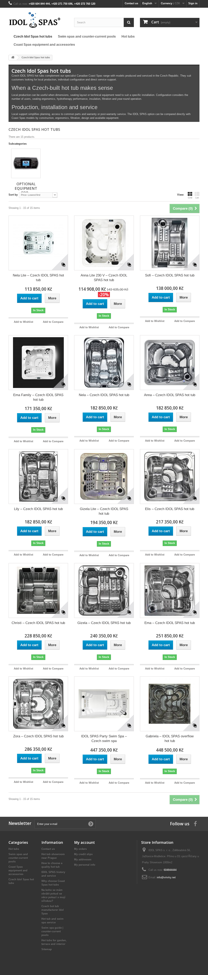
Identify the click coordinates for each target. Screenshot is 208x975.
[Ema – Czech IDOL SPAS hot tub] (169, 590)
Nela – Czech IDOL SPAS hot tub (104, 395)
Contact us (131, 3)
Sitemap (46, 949)
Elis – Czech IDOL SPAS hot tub (169, 509)
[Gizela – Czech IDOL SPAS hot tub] (104, 590)
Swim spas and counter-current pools (18, 858)
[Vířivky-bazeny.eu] (38, 19)
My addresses (82, 859)
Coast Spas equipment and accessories (18, 870)
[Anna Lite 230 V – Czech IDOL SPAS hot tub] (104, 243)
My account (84, 842)
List (197, 197)
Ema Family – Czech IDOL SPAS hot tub (38, 397)
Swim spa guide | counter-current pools (52, 931)
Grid (190, 197)
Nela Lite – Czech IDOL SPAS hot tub (38, 277)
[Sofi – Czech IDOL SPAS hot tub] (169, 243)
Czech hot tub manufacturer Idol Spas (52, 910)
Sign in (192, 3)
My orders (80, 848)
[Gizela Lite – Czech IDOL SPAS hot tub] (104, 476)
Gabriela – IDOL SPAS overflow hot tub (170, 738)
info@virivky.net (166, 877)
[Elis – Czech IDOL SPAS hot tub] (169, 476)
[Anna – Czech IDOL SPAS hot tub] (169, 362)
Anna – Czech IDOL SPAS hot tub (169, 395)
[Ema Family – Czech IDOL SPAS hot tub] (38, 362)
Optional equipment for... (26, 188)
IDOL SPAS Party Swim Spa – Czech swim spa (104, 738)
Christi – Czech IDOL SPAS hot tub (38, 623)
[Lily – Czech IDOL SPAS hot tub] (38, 476)
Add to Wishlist (23, 321)
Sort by (13, 194)
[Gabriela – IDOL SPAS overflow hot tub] (169, 703)
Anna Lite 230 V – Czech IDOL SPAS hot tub (104, 277)
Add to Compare (53, 321)
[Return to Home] (13, 57)
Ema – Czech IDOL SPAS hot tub (169, 623)
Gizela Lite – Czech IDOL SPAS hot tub (104, 511)
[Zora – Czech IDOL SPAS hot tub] (38, 703)
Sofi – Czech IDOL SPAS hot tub (169, 275)
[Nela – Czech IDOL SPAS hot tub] (104, 362)
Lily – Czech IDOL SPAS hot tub (38, 509)
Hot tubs (14, 848)
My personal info (84, 864)
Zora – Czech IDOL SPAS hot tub (38, 736)
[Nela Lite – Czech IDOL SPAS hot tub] (38, 243)
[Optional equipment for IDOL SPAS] (26, 163)
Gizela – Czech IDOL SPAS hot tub (104, 623)
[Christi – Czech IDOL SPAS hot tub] (38, 590)
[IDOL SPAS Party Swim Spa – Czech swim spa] (104, 703)
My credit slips (83, 854)
